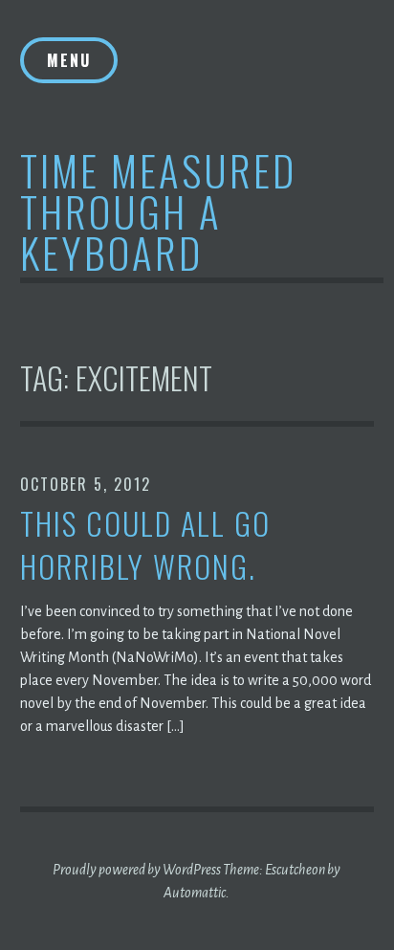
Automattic (195, 892)
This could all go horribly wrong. (145, 545)
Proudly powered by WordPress (137, 869)
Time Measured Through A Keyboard (158, 211)
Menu (69, 60)
